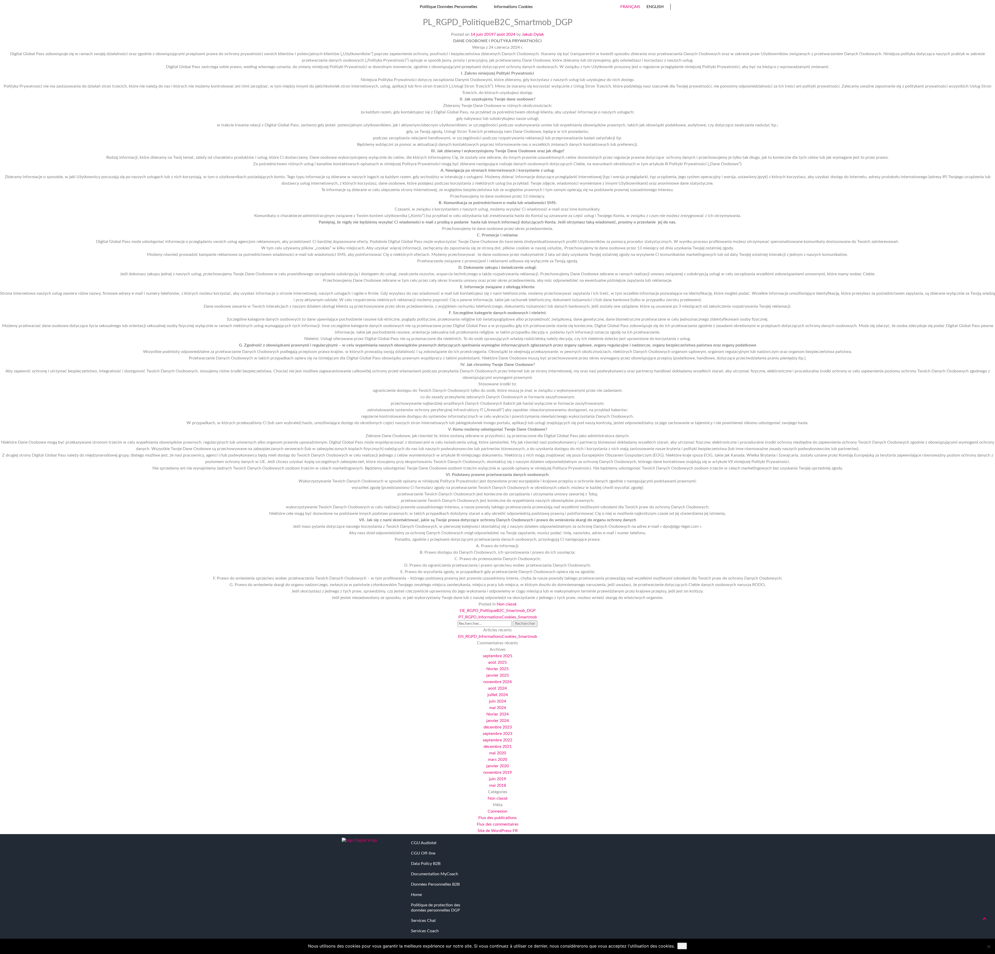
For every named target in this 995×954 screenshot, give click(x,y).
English (655, 7)
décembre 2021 (498, 747)
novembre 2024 (497, 682)
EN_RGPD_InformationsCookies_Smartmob (497, 636)
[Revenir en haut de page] (984, 919)
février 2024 (497, 714)
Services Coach (425, 931)
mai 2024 (497, 708)
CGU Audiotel (423, 843)
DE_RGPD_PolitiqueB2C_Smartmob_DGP (498, 611)
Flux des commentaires (497, 824)
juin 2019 (497, 779)
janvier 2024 (497, 721)
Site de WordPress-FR (498, 831)
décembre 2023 (498, 727)
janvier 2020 (497, 766)
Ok (682, 946)
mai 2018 (497, 785)
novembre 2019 (497, 772)
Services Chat (423, 921)
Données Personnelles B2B (435, 884)
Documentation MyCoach (434, 874)
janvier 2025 (497, 675)
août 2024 (497, 688)
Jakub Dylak (533, 34)
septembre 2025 (497, 656)
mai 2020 (497, 753)
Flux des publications (497, 818)
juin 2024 (497, 701)
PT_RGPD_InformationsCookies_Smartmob (497, 617)
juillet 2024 (497, 695)
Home (416, 895)
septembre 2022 (497, 740)
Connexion (497, 811)
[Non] (988, 946)
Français (630, 7)
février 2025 (497, 669)
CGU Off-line (423, 853)
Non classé (506, 604)
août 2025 (497, 662)
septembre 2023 (497, 734)
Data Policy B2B (425, 864)
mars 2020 (497, 759)
